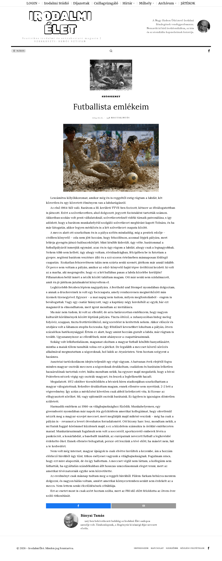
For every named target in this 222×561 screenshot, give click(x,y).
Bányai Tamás (92, 515)
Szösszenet (111, 96)
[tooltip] (209, 51)
